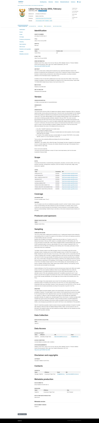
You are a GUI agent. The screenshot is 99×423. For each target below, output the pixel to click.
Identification (22, 29)
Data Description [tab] (32, 26)
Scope (20, 34)
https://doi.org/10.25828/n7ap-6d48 (42, 66)
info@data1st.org (74, 336)
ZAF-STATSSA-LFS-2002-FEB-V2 (37, 5)
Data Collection (22, 44)
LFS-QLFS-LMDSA (27, 5)
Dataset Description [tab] (23, 26)
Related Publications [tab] (57, 26)
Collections (50, 1)
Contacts (21, 51)
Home (19, 5)
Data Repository (43, 1)
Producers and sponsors (24, 39)
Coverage (21, 36)
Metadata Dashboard (64, 1)
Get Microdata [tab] (48, 26)
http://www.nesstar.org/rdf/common (70, 173)
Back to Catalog (22, 414)
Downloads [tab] (40, 26)
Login (80, 1)
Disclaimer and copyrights (25, 49)
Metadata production (24, 54)
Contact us (73, 1)
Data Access (22, 46)
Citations (57, 1)
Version (21, 32)
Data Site (22, 5)
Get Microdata (43, 10)
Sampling (21, 41)
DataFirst (20, 1)
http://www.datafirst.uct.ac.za (60, 336)
